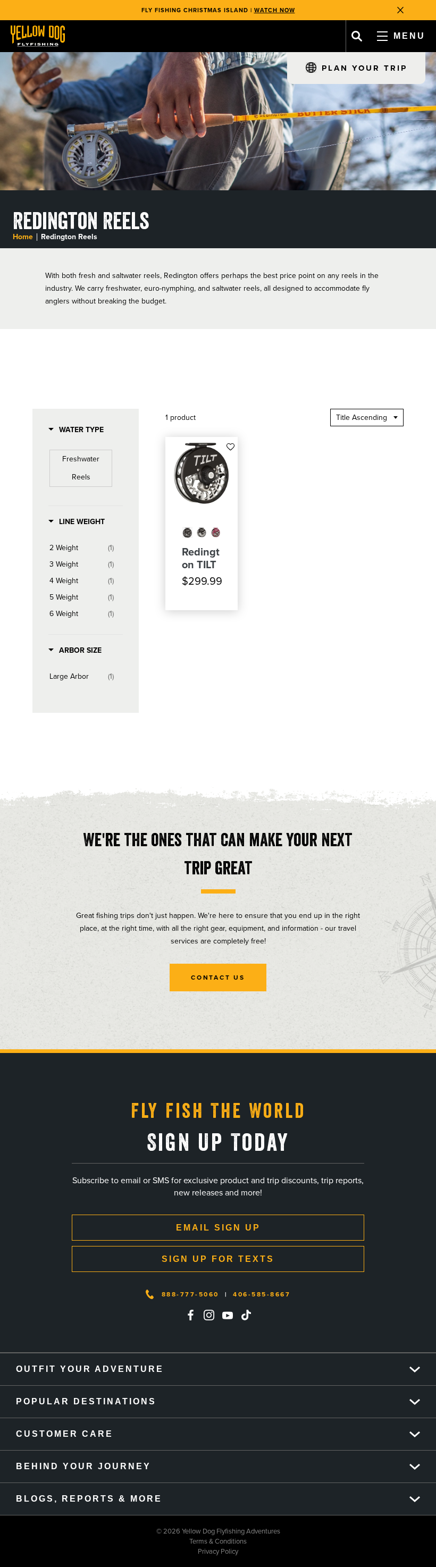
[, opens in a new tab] (190, 1315)
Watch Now (274, 10)
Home (23, 236)
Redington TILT (201, 558)
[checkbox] (80, 468)
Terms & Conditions (123, 1541)
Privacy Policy (119, 1551)
